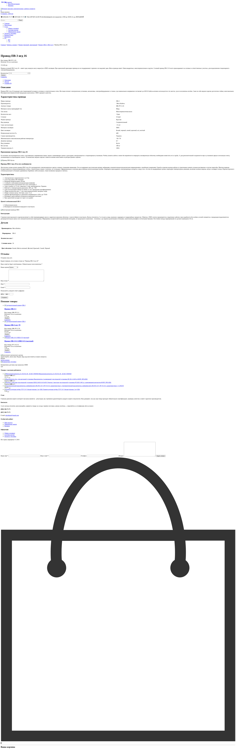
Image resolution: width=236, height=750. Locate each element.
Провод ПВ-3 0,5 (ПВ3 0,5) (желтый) (18, 341)
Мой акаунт (8, 2)
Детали (6, 81)
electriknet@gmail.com (12, 415)
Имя (3, 284)
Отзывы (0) (8, 83)
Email (3, 287)
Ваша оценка (5, 267)
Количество (4, 73)
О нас (6, 27)
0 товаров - (7, 13)
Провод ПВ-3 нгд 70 (12, 325)
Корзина (10, 5)
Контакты (7, 37)
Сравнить (4, 77)
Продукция (8, 25)
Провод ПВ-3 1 (10, 309)
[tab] (119, 80)
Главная (6, 23)
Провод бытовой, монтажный (27, 45)
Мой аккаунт (8, 422)
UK (9, 41)
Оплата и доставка (10, 33)
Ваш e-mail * (45, 456)
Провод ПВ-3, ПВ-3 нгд (45, 45)
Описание (7, 80)
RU (5, 38)
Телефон (84, 456)
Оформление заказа (14, 32)
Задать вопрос (5, 360)
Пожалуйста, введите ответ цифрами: (12, 291)
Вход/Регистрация (14, 4)
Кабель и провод (12, 45)
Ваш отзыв (5, 281)
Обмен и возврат (13, 28)
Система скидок (13, 30)
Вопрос (121, 456)
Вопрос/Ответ (8, 35)
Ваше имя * (4, 456)
